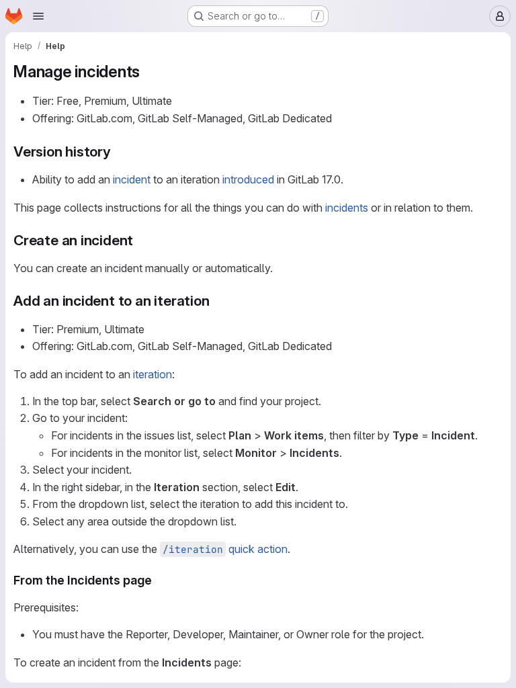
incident (131, 179)
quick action (225, 549)
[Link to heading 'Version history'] (118, 151)
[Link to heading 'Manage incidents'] (148, 71)
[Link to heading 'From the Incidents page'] (158, 580)
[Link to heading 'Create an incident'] (140, 240)
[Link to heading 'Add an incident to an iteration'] (217, 300)
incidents (346, 207)
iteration (152, 374)
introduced (248, 179)
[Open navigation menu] (38, 16)
